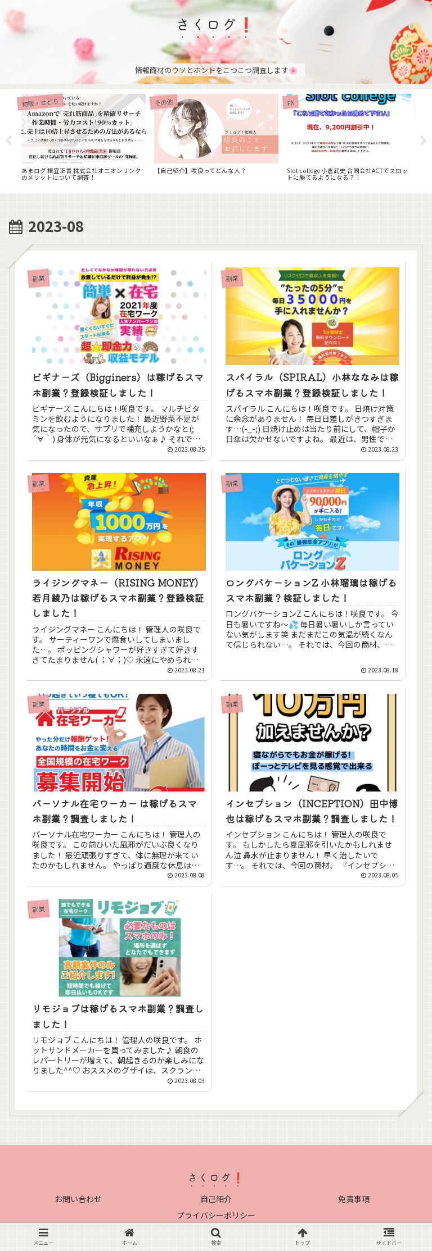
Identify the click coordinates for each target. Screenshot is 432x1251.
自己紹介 (216, 1198)
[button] (398, 1077)
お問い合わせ (78, 1198)
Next (423, 141)
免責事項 (354, 1198)
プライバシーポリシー (216, 1215)
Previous (8, 141)
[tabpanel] (83, 139)
